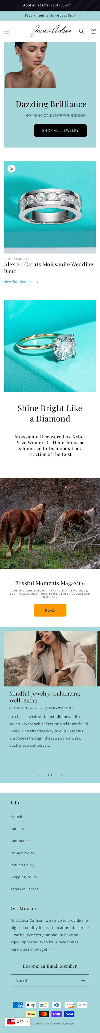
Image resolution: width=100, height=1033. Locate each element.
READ (50, 610)
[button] (7, 31)
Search (16, 816)
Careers (17, 828)
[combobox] (17, 1022)
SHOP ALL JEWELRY (60, 130)
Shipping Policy (24, 877)
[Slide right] (62, 775)
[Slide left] (38, 775)
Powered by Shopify (63, 1023)
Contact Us (20, 840)
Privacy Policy (22, 853)
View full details (18, 281)
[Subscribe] (83, 980)
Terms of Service (25, 889)
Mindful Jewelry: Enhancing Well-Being (45, 697)
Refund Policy (22, 865)
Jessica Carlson (42, 1023)
